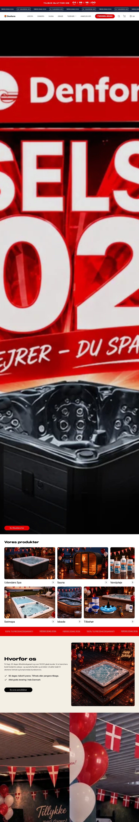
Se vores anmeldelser (18, 690)
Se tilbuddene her (17, 528)
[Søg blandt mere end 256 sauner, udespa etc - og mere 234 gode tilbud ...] (119, 16)
